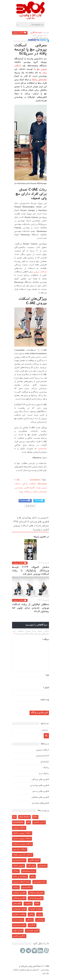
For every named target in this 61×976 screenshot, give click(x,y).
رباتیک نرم (44, 773)
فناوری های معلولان (40, 797)
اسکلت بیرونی (18, 33)
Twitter (37, 500)
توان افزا (31, 865)
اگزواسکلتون (29, 488)
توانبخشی (42, 448)
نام (47, 675)
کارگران (32, 925)
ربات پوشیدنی (39, 882)
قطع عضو (17, 903)
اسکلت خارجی (19, 849)
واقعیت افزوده (35, 909)
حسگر (16, 871)
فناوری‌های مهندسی (40, 803)
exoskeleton (35, 480)
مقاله (37, 903)
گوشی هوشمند (32, 930)
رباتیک (46, 767)
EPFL (35, 817)
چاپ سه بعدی (19, 925)
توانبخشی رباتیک (39, 79)
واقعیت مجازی (19, 914)
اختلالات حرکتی (29, 484)
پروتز (39, 914)
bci (14, 817)
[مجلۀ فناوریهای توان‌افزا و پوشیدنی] (30, 18)
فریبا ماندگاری (35, 32)
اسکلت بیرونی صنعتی (22, 838)
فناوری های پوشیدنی (39, 785)
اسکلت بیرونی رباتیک (22, 833)
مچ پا (21, 492)
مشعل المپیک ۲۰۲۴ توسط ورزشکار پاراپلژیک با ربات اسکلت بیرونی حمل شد (30, 571)
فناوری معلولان (19, 893)
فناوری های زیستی (40, 791)
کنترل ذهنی (17, 930)
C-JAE (16, 480)
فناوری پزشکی (19, 898)
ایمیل (46, 687)
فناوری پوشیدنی (35, 898)
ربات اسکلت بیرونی (21, 882)
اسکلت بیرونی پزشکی (22, 844)
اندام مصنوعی (42, 755)
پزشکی (30, 920)
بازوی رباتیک (18, 865)
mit (28, 822)
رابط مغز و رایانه (20, 876)
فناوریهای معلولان (36, 893)
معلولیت (28, 903)
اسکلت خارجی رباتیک (22, 855)
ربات (44, 73)
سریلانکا (28, 492)
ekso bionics (24, 817)
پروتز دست (18, 920)
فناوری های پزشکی (40, 779)
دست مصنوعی (28, 871)
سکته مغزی (27, 887)
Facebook (24, 500)
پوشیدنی (18, 488)
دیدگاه (45, 639)
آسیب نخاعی (39, 822)
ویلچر (31, 914)
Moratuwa (42, 484)
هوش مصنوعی (19, 909)
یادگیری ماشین (19, 936)
